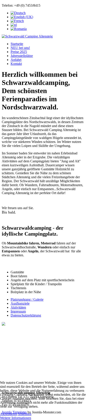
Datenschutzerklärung (26, 315)
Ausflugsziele (20, 303)
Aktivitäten (18, 307)
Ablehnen (24, 414)
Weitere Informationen (15, 418)
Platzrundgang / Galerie (27, 299)
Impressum (18, 311)
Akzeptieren (8, 414)
